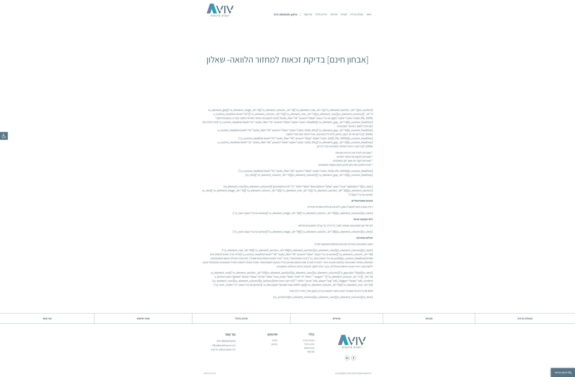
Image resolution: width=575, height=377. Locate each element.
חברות (274, 340)
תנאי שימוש (309, 347)
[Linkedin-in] (347, 358)
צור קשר (310, 351)
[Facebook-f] (353, 358)
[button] (287, 14)
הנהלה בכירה (308, 340)
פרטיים (274, 344)
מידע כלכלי (309, 344)
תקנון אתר (312, 291)
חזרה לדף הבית (297, 291)
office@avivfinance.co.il (224, 345)
